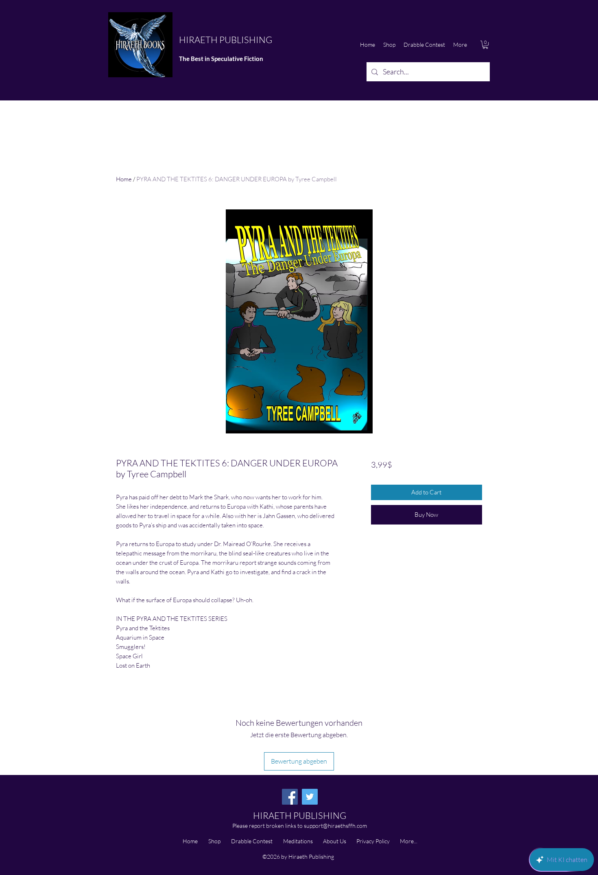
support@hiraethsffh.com (335, 825)
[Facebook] (290, 797)
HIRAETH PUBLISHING (225, 39)
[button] (485, 45)
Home (124, 179)
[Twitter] (310, 797)
